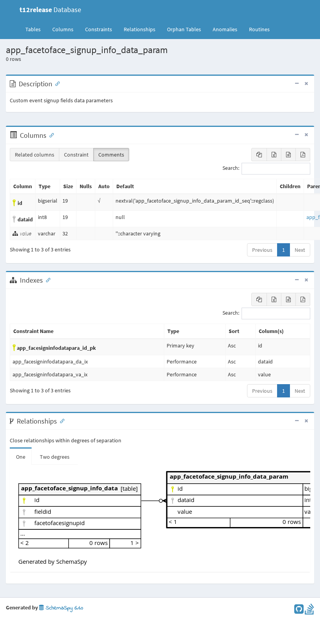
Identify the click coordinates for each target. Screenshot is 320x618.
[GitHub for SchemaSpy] (299, 610)
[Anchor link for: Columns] (49, 134)
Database (50, 9)
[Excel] (274, 154)
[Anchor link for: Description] (55, 83)
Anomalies (225, 29)
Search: (230, 168)
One (20, 456)
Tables (35, 29)
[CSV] (288, 154)
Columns (62, 29)
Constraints (98, 29)
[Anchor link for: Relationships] (60, 420)
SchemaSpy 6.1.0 (63, 608)
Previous (262, 249)
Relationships (139, 29)
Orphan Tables (184, 29)
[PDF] (302, 154)
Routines (259, 29)
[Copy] (259, 154)
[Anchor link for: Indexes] (46, 279)
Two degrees (54, 456)
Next (300, 249)
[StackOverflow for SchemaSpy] (309, 610)
